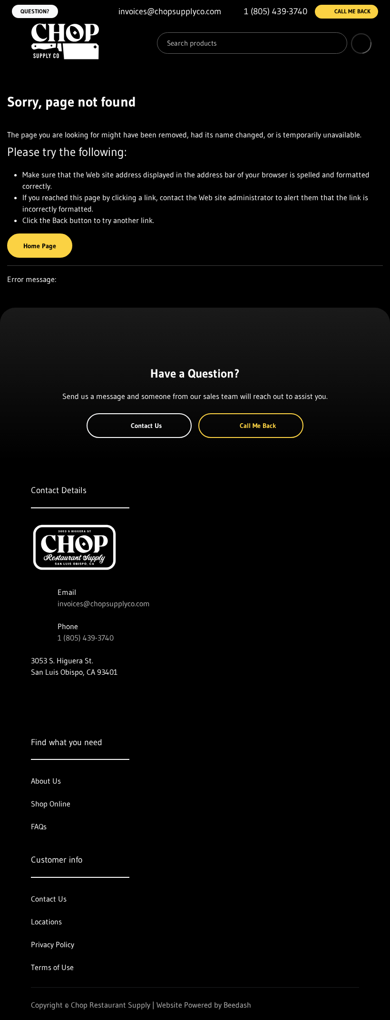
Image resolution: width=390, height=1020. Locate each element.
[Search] (333, 43)
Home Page (39, 246)
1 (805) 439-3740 (86, 637)
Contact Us (146, 425)
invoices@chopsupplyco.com (104, 603)
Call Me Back (352, 11)
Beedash (237, 1005)
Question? (34, 11)
